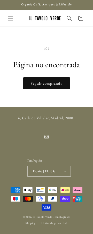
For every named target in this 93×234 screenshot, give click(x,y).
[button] (10, 18)
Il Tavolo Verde (42, 217)
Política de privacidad (54, 223)
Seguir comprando (47, 83)
